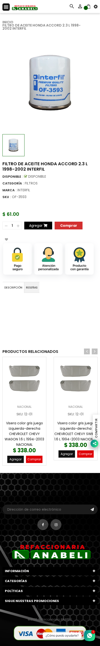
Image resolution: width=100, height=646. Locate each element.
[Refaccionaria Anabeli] (50, 633)
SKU (5, 197)
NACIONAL (24, 407)
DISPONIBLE (11, 176)
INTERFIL (23, 190)
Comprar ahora (69, 225)
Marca (8, 190)
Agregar (15, 459)
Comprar (34, 459)
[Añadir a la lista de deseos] (6, 239)
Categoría (12, 183)
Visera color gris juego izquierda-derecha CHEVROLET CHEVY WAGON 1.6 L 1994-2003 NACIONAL (24, 434)
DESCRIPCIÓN (13, 287)
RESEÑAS (32, 287)
